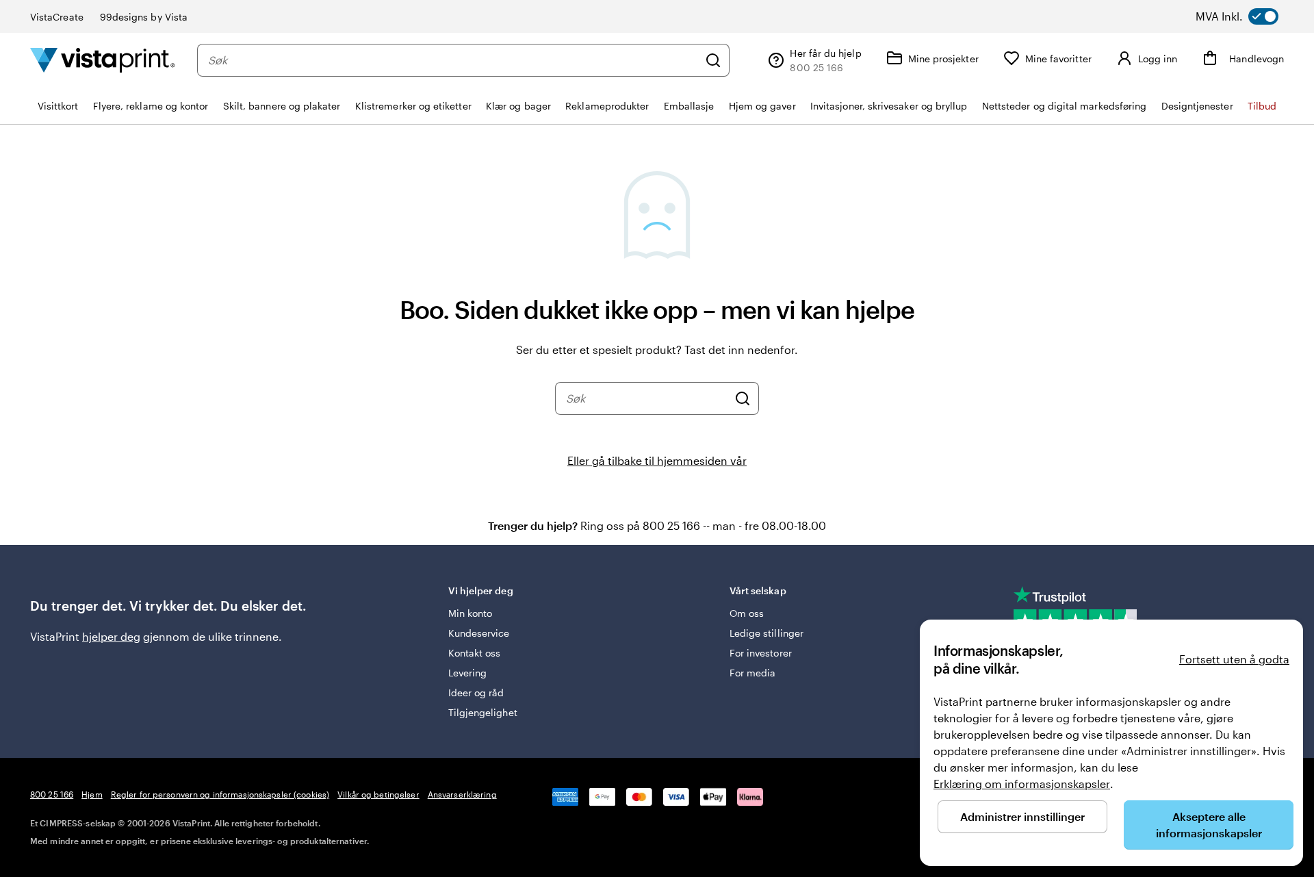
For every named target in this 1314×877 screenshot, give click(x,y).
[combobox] (453, 60)
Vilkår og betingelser (378, 794)
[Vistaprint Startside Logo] (102, 60)
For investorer (761, 653)
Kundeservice (479, 633)
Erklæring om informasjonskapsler (1021, 783)
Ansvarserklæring (462, 794)
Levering (467, 672)
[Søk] (713, 60)
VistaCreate (56, 17)
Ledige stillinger (766, 633)
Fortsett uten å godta (1234, 658)
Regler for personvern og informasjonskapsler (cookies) (220, 794)
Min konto (470, 613)
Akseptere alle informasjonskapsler (1209, 824)
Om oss (747, 613)
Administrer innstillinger (1022, 816)
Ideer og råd (476, 692)
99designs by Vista (144, 17)
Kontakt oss (474, 653)
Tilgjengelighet (482, 712)
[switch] (1250, 16)
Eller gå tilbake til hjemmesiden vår (657, 460)
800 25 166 (51, 794)
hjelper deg (111, 636)
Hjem (91, 794)
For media (753, 672)
